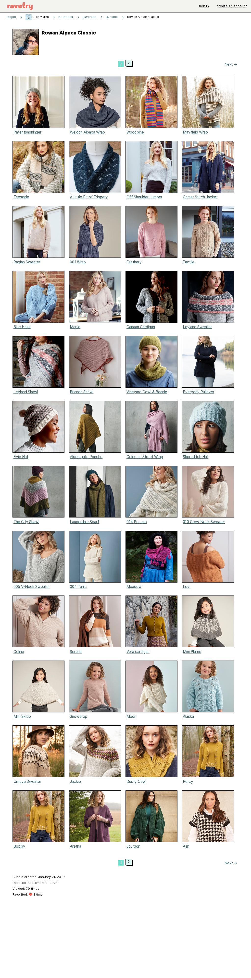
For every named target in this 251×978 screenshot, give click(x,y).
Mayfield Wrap (195, 132)
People (10, 17)
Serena (76, 651)
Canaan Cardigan (140, 327)
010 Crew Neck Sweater (204, 521)
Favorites (89, 17)
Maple (75, 327)
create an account (232, 6)
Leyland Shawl (25, 392)
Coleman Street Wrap (144, 456)
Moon (131, 716)
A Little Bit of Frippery (89, 197)
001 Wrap (78, 262)
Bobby (19, 846)
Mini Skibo (22, 716)
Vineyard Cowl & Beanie (146, 392)
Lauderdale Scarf (84, 521)
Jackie (75, 781)
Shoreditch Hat (195, 456)
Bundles (112, 17)
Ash (186, 846)
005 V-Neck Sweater (31, 586)
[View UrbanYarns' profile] (28, 17)
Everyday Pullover (198, 392)
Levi (186, 586)
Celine (18, 651)
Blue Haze (22, 327)
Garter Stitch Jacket (200, 197)
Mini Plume (192, 651)
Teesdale (21, 197)
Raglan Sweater (26, 262)
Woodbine (135, 132)
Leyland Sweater (197, 327)
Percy (188, 781)
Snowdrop (78, 716)
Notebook (65, 17)
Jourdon (133, 846)
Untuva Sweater (27, 781)
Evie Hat (20, 456)
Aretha (75, 846)
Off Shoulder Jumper (144, 197)
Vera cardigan (138, 651)
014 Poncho (136, 521)
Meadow (134, 586)
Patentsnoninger (27, 132)
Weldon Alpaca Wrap (87, 132)
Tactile (188, 262)
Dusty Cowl (136, 781)
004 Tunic (78, 586)
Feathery (134, 262)
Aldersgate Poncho (86, 456)
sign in (204, 6)
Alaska (188, 716)
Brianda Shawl (81, 392)
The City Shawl (26, 521)
